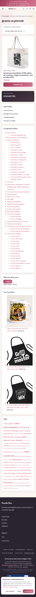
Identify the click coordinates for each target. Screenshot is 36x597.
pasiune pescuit (15, 462)
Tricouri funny (14, 253)
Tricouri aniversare (16, 239)
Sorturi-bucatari (15, 216)
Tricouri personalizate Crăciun (20, 263)
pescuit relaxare (26, 462)
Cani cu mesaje (15, 147)
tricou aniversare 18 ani (9, 476)
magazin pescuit (27, 460)
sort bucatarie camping (20, 465)
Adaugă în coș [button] (18, 84)
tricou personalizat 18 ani (19, 483)
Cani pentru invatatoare (18, 160)
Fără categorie (12, 194)
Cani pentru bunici (16, 150)
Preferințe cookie (29, 553)
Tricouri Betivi (15, 241)
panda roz (7, 462)
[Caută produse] (23, 8)
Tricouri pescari (15, 266)
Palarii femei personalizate (15, 204)
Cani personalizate (13, 140)
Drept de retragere (7, 553)
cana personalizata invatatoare (19, 446)
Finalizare (5, 526)
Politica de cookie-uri (24, 585)
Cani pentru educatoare (18, 157)
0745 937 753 (11, 5)
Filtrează (8, 281)
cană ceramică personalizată (23, 456)
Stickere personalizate (14, 224)
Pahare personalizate (14, 202)
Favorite (4, 520)
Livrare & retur (8, 110)
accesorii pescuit (18, 433)
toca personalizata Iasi (13, 470)
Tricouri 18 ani (14, 236)
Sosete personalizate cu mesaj (17, 221)
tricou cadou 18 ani (22, 476)
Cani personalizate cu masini (19, 174)
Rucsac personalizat (13, 209)
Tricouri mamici (15, 256)
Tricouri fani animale (17, 251)
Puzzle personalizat (13, 207)
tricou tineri (6, 488)
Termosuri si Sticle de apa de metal (19, 226)
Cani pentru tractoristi (17, 172)
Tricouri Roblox (15, 268)
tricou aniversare (23, 473)
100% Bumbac (24, 428)
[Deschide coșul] (33, 8)
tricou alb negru (9, 473)
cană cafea (20, 452)
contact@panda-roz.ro (24, 5)
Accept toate (28, 591)
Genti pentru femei (13, 197)
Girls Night (10, 199)
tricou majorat (17, 479)
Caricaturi (10, 182)
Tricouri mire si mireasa (18, 261)
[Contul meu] (27, 8)
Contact (4, 523)
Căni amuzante (15, 142)
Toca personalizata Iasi (18, 135)
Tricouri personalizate (14, 234)
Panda (12, 9)
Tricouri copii (14, 244)
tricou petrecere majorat (23, 486)
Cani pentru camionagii (18, 152)
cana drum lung (26, 440)
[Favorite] (30, 8)
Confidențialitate (8, 117)
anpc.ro (31, 565)
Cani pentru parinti (16, 165)
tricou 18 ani (25, 470)
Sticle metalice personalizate (20, 229)
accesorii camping (10, 431)
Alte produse (11, 133)
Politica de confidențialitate (10, 587)
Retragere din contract (10, 114)
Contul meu (5, 517)
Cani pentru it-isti (16, 162)
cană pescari (17, 459)
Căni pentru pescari (17, 167)
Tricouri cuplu (14, 246)
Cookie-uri (30, 549)
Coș (3, 537)
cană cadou (14, 452)
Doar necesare (10, 591)
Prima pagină (5, 16)
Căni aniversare (15, 145)
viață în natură (14, 488)
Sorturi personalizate (14, 214)
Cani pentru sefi (15, 170)
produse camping (9, 465)
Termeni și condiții (9, 121)
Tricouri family (15, 249)
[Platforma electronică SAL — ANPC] (18, 576)
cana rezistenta (17, 448)
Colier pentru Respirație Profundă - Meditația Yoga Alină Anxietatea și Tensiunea (18, 186)
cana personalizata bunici (10, 443)
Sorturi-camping (15, 219)
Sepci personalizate (13, 212)
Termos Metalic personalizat (19, 231)
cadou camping (15, 437)
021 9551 (25, 567)
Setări (19, 591)
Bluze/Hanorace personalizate (17, 138)
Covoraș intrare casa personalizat (18, 192)
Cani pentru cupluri (16, 155)
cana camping (16, 440)
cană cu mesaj (7, 460)
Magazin (4, 533)
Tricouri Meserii (15, 258)
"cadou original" (8, 424)
